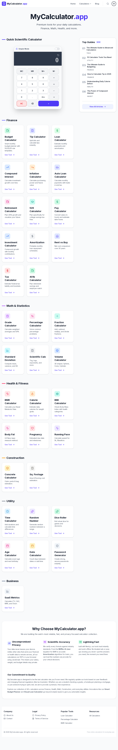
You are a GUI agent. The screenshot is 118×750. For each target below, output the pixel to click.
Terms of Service (41, 718)
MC (21, 71)
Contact (9, 718)
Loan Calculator (67, 716)
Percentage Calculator (69, 719)
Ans (43, 97)
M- (54, 71)
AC (21, 103)
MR (32, 71)
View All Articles (96, 107)
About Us (9, 715)
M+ (43, 71)
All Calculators (94, 716)
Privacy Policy (40, 715)
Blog (97, 4)
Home (73, 4)
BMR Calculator (66, 723)
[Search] (108, 4)
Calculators (84, 4)
